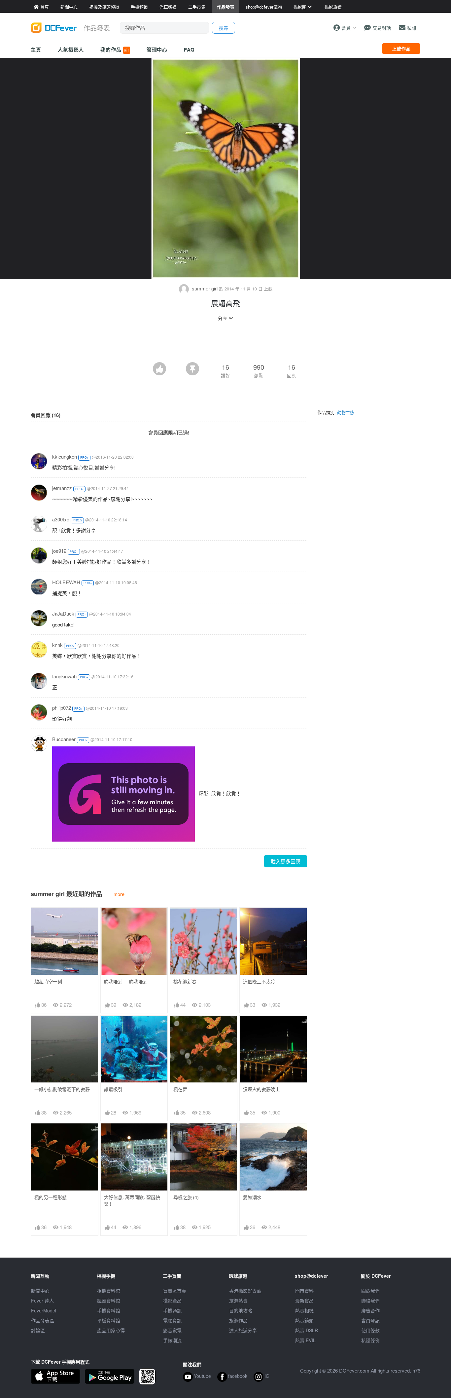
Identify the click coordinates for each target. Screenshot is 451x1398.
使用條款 (370, 1330)
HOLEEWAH (66, 582)
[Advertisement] (225, 344)
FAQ (189, 49)
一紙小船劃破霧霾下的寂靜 (62, 1089)
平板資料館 (108, 1320)
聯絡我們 (370, 1300)
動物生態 (345, 412)
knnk (57, 644)
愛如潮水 (252, 1197)
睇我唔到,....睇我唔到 (126, 981)
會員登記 (370, 1320)
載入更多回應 (285, 861)
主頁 (36, 49)
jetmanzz (62, 487)
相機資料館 (108, 1290)
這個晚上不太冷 (259, 981)
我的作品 (114, 49)
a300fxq (60, 519)
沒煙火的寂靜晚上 (261, 1089)
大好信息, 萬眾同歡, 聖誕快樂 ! (132, 1200)
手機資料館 (108, 1310)
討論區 (38, 1330)
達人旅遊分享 (243, 1330)
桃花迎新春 (184, 981)
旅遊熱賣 (238, 1300)
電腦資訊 (172, 1320)
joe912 (59, 550)
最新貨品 (304, 1300)
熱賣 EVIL (305, 1340)
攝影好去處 (245, 1290)
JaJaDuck (63, 613)
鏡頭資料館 (108, 1300)
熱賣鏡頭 (304, 1320)
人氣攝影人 (71, 49)
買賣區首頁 (174, 1290)
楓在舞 (180, 1089)
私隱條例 (370, 1340)
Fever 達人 (42, 1300)
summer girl (205, 288)
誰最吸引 (113, 1089)
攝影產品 (172, 1300)
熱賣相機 (304, 1310)
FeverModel (43, 1310)
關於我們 (370, 1290)
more (119, 893)
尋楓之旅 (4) (185, 1197)
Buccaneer (64, 739)
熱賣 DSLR (306, 1330)
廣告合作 (370, 1310)
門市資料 (304, 1290)
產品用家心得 (111, 1330)
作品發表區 (42, 1320)
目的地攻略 (240, 1310)
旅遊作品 (238, 1320)
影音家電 (172, 1330)
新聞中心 (40, 1290)
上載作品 (401, 48)
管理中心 (157, 49)
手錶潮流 (172, 1340)
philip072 (61, 707)
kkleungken (64, 456)
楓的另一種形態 (50, 1197)
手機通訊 (172, 1310)
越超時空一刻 (48, 981)
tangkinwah (64, 676)
